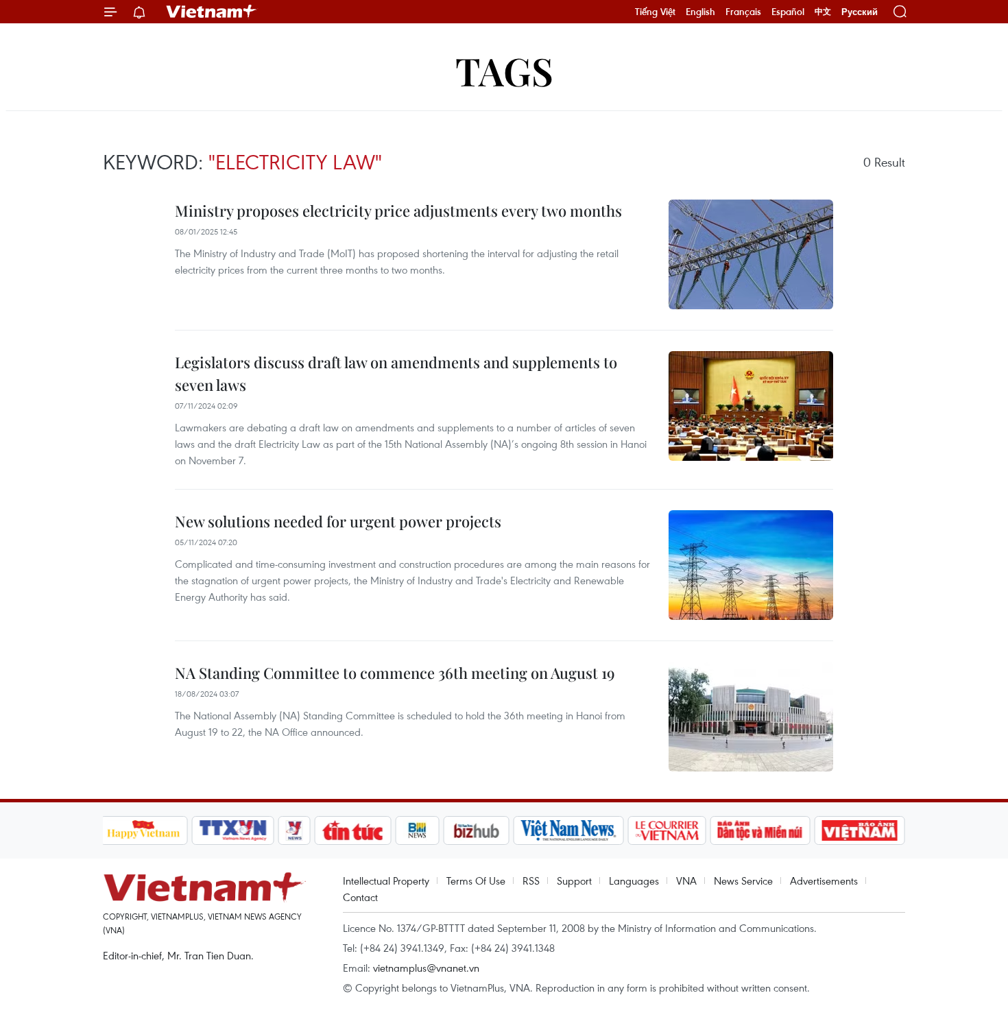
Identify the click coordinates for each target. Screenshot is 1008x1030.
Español (787, 11)
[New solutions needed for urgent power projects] (751, 565)
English (700, 11)
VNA (686, 880)
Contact (360, 897)
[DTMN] (760, 830)
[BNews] (417, 830)
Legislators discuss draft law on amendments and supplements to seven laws (396, 373)
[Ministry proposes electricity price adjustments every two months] (751, 254)
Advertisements (824, 880)
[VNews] (294, 830)
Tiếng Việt (655, 11)
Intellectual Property (386, 880)
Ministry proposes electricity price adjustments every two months (398, 210)
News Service (743, 880)
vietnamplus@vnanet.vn (426, 967)
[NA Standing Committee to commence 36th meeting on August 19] (751, 716)
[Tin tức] (352, 830)
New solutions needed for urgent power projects (338, 521)
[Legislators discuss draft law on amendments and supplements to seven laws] (751, 406)
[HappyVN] (144, 830)
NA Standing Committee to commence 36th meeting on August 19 (395, 672)
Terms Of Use (475, 880)
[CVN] (667, 830)
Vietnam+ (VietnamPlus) (211, 11)
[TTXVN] (232, 830)
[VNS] (569, 830)
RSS (531, 880)
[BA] (860, 830)
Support (574, 880)
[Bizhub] (476, 830)
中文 (823, 11)
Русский (859, 12)
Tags (504, 70)
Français (743, 11)
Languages (634, 880)
